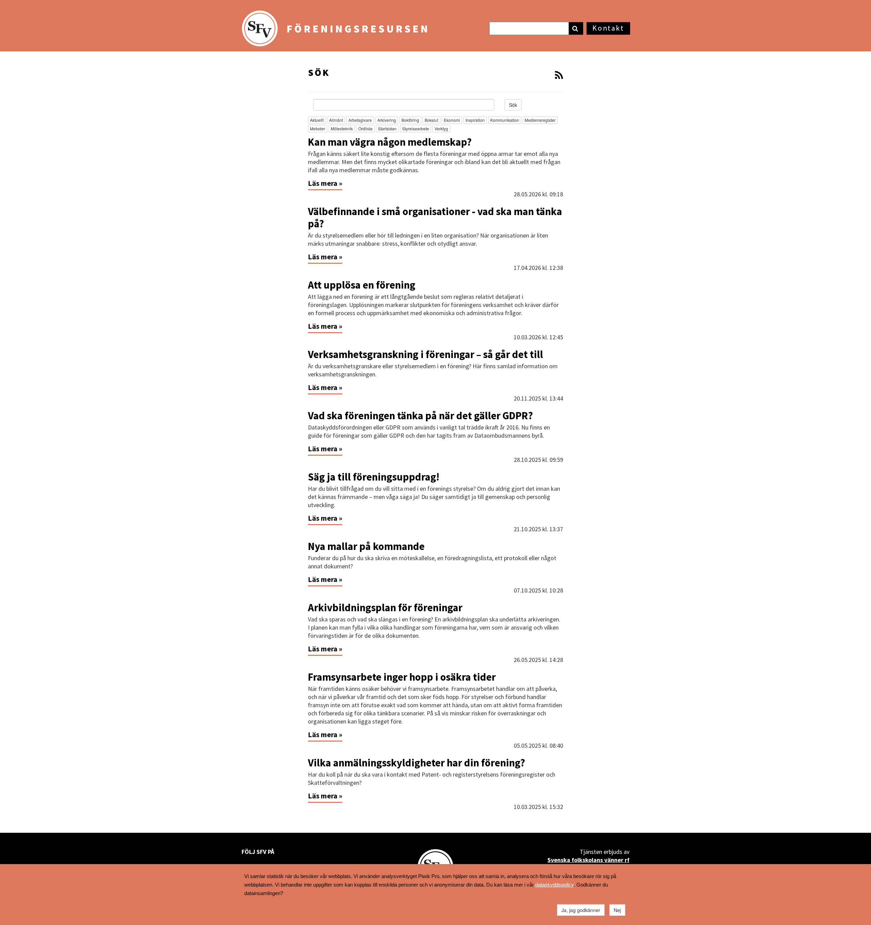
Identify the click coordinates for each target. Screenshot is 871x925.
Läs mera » (325, 183)
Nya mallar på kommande (366, 546)
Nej (617, 910)
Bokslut (431, 120)
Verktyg (441, 128)
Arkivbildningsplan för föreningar (385, 607)
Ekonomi (452, 120)
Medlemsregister (540, 120)
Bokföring (410, 120)
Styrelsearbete (415, 128)
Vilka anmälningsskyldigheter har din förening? (416, 762)
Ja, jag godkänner (580, 910)
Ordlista (365, 128)
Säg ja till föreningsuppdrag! (373, 476)
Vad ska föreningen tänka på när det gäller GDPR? (420, 415)
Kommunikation (504, 120)
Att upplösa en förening (361, 284)
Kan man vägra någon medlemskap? (390, 141)
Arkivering (386, 120)
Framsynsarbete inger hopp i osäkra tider (402, 676)
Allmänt (336, 120)
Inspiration (475, 120)
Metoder (317, 128)
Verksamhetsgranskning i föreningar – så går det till (426, 354)
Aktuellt (317, 120)
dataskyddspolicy (554, 885)
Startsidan (387, 128)
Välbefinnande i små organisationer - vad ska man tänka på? (435, 217)
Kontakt (608, 28)
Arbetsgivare (360, 120)
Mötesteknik (342, 128)
